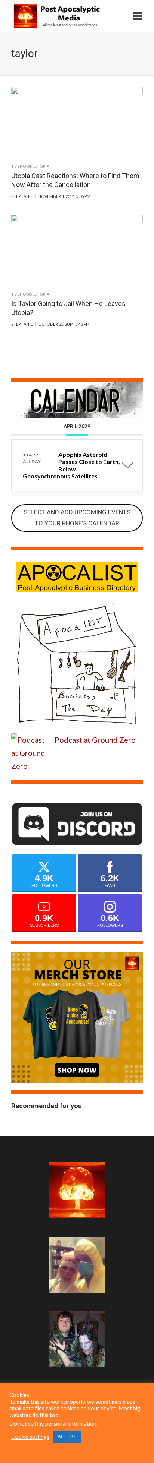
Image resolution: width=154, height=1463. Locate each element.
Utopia (41, 166)
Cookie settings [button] (30, 1437)
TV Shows (21, 166)
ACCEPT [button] (67, 1437)
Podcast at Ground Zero (95, 739)
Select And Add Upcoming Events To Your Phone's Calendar (77, 517)
